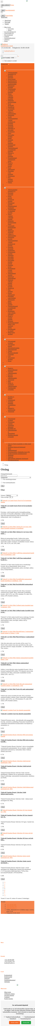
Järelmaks (10, 455)
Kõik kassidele (7, 68)
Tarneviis (10, 457)
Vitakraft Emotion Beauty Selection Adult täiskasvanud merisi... (13, 793)
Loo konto (11, 28)
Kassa (12, 5)
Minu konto (7, 992)
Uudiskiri (7, 997)
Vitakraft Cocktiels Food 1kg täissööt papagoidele (16, 714)
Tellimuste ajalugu (9, 994)
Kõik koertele (7, 186)
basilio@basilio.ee (9, 51)
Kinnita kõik (26, 1022)
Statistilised (12, 1019)
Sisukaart (7, 978)
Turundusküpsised (25, 1019)
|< (4, 882)
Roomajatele (7, 415)
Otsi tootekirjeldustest (9, 482)
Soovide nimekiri (9, 995)
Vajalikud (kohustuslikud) (13, 1017)
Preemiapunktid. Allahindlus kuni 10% (19, 452)
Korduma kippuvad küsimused (16, 447)
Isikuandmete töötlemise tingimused (18, 458)
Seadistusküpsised (29, 1017)
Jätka (2, 10)
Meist (9, 449)
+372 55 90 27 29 (11, 906)
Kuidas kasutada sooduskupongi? (17, 453)
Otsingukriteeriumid (6, 474)
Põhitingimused (12, 450)
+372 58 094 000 (11, 905)
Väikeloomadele (8, 364)
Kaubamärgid (8, 975)
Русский (7, 22)
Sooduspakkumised (9, 980)
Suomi (7, 24)
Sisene (9, 30)
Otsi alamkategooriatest (9, 479)
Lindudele (6, 393)
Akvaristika (7, 337)
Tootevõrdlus (9, 15)
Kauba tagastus (8, 998)
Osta (2, 523)
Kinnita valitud (14, 1022)
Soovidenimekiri (10, 10)
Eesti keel (8, 20)
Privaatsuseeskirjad (13, 460)
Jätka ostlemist (5, 5)
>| (4, 895)
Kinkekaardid (8, 977)
